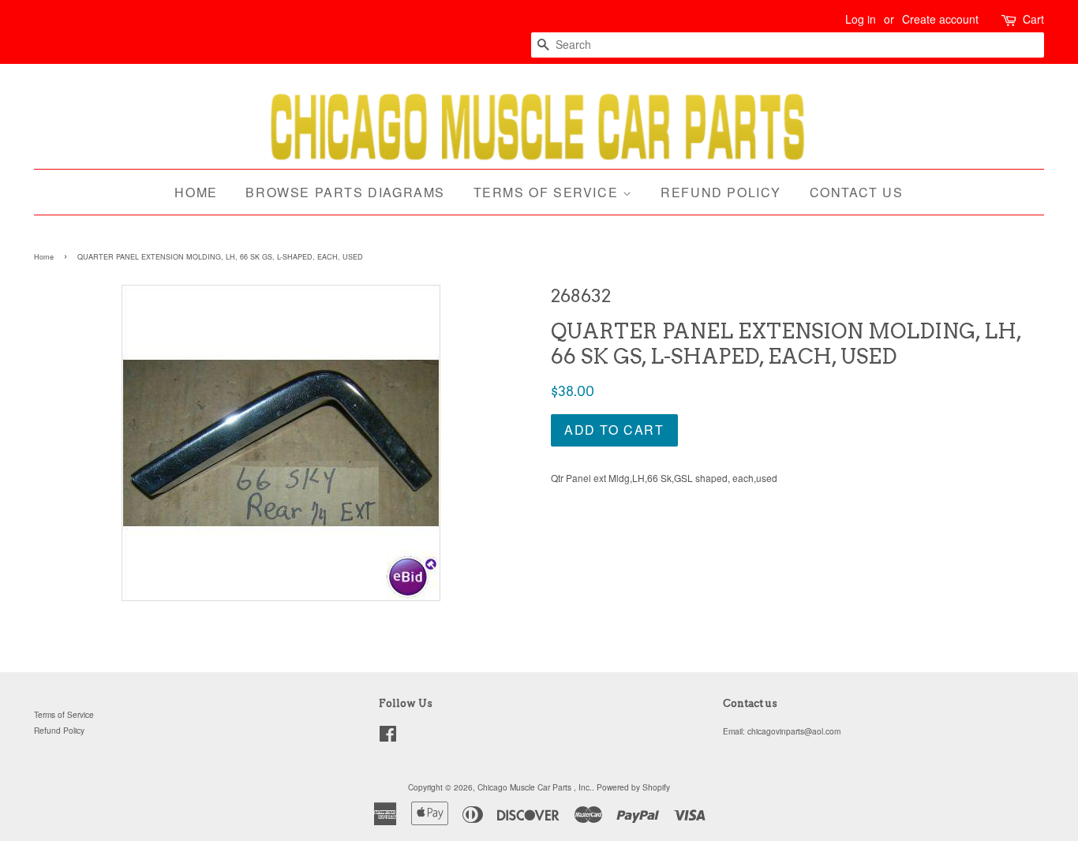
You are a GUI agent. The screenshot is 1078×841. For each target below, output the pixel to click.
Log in (860, 19)
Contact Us (857, 192)
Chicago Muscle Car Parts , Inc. (534, 787)
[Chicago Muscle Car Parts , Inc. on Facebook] (388, 737)
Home (195, 192)
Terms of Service (548, 192)
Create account (940, 19)
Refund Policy (721, 192)
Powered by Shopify (633, 787)
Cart (1033, 19)
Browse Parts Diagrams (345, 192)
